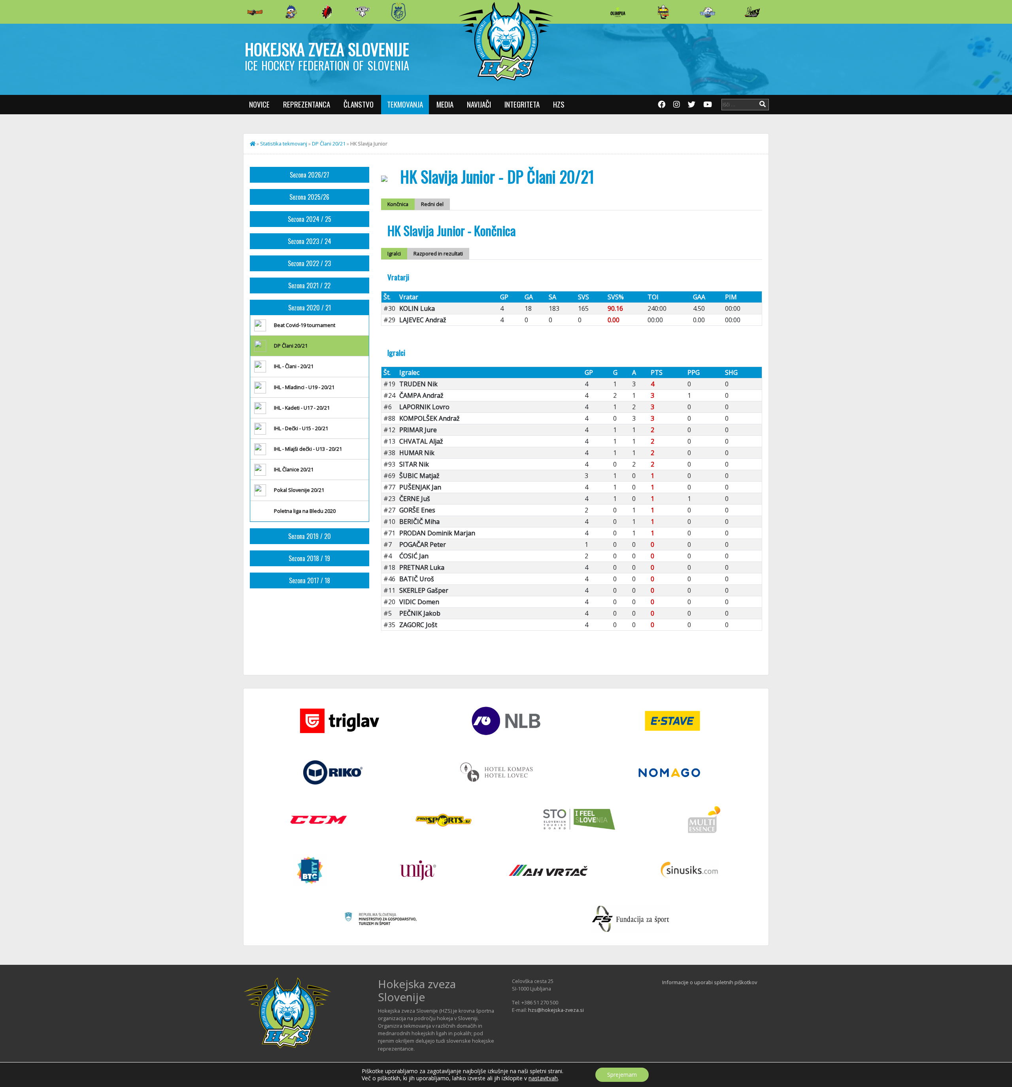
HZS (559, 104)
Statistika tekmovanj (283, 143)
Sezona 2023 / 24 (309, 241)
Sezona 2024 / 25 (309, 219)
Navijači (479, 104)
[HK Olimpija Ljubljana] (618, 11)
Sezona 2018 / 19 (309, 558)
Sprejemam (622, 1074)
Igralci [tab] (394, 253)
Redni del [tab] (432, 204)
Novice (259, 104)
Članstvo (359, 104)
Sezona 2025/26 (309, 197)
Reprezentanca (306, 104)
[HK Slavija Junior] (663, 12)
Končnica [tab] (397, 204)
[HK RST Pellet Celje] (398, 12)
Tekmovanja (405, 104)
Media (444, 104)
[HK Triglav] (708, 12)
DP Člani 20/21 (329, 143)
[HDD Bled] (255, 12)
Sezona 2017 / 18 (309, 580)
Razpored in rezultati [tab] (438, 253)
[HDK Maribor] (362, 11)
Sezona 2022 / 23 (309, 263)
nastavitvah (543, 1078)
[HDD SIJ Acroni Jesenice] (327, 12)
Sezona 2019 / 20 (309, 536)
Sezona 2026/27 (309, 175)
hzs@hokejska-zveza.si (556, 1009)
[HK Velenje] (752, 12)
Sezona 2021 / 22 (309, 285)
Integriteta (522, 104)
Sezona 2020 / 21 (309, 307)
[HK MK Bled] (291, 12)
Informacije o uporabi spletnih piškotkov (709, 982)
